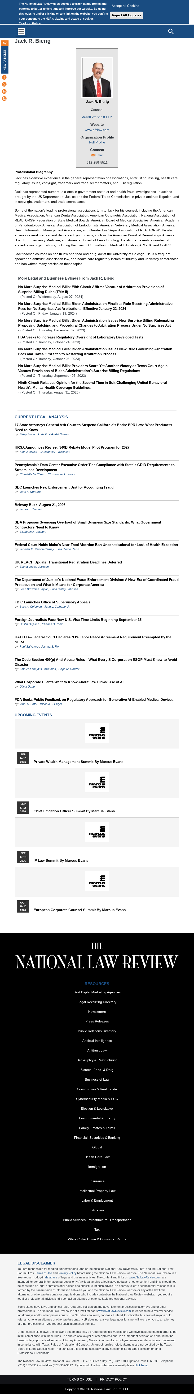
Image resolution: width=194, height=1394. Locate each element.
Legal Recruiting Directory (97, 1002)
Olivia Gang (27, 686)
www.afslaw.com (97, 130)
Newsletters (97, 1011)
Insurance (97, 1181)
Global (97, 1147)
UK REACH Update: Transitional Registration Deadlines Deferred (68, 562)
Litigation (97, 1210)
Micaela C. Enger (51, 704)
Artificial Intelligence (97, 1041)
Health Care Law (97, 1157)
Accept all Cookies (125, 6)
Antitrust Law (97, 1050)
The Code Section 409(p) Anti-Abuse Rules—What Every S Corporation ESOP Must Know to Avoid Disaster (96, 662)
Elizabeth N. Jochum (33, 531)
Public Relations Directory (97, 1031)
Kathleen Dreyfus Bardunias (38, 669)
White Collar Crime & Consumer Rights (97, 1239)
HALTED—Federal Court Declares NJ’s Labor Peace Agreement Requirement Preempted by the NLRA (93, 639)
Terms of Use (43, 1273)
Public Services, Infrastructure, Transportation (97, 1220)
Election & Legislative (97, 1108)
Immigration (97, 1167)
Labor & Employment (97, 1200)
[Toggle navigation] (21, 31)
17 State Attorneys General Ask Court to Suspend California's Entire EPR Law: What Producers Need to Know (93, 427)
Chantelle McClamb (32, 474)
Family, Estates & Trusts (97, 1128)
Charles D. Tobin (52, 624)
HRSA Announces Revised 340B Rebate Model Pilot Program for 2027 (72, 447)
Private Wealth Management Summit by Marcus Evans (78, 762)
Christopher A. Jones (61, 474)
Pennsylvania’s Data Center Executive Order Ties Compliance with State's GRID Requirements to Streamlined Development (95, 467)
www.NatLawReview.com (145, 1277)
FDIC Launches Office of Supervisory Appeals (52, 602)
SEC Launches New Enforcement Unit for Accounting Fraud (64, 487)
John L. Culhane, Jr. (57, 606)
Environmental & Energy (97, 1118)
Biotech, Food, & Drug (97, 1070)
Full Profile (97, 142)
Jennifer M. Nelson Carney (37, 549)
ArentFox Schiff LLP (97, 117)
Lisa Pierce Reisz (68, 549)
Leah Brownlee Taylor (34, 589)
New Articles (4, 59)
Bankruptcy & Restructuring (97, 1060)
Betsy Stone (27, 434)
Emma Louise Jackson (34, 566)
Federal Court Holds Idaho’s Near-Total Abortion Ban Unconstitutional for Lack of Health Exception (96, 545)
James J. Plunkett (31, 509)
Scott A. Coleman (31, 606)
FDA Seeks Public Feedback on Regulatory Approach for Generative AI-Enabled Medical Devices (94, 699)
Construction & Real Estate (97, 1089)
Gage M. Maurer (68, 669)
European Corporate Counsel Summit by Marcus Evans (80, 910)
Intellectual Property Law (97, 1191)
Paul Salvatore (29, 646)
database (51, 1277)
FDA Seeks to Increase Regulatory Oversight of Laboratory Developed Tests (80, 337)
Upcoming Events (33, 715)
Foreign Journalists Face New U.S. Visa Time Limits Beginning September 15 (78, 620)
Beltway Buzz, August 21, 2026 (40, 505)
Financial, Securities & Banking (97, 1137)
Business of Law (97, 1079)
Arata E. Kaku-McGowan (53, 434)
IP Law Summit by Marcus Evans (61, 860)
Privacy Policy (67, 1273)
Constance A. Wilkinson (55, 452)
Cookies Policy (30, 23)
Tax (97, 1229)
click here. (141, 1365)
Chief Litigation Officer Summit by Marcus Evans (74, 811)
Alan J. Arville (28, 452)
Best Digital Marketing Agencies (97, 992)
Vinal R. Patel (28, 704)
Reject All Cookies (126, 15)
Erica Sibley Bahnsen (64, 589)
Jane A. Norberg (30, 492)
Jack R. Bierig (97, 102)
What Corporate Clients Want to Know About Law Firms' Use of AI (69, 682)
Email (99, 155)
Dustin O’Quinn (29, 624)
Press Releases (97, 1021)
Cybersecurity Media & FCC (97, 1099)
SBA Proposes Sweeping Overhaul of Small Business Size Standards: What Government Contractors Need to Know (88, 524)
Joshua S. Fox (50, 646)
